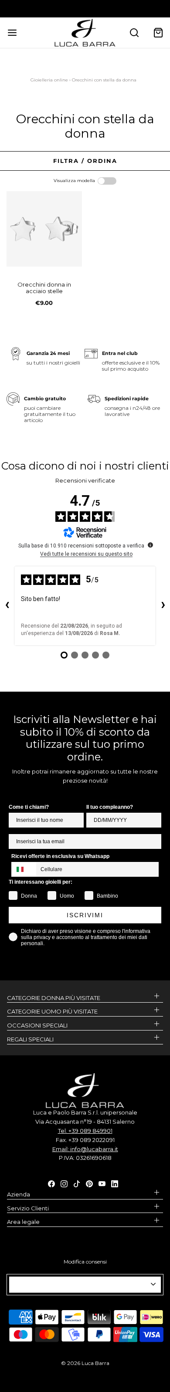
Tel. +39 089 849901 (85, 1130)
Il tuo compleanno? (109, 807)
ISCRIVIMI (85, 915)
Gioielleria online (49, 80)
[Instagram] (64, 1182)
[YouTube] (102, 1182)
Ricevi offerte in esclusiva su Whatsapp (60, 856)
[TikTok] (76, 1182)
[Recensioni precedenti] (7, 606)
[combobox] (24, 869)
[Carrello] (158, 32)
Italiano (81, 1284)
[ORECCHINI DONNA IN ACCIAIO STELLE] (44, 229)
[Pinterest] (89, 1182)
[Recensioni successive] (163, 606)
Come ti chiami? (29, 807)
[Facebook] (51, 1182)
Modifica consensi (85, 1261)
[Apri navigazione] (12, 32)
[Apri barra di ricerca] (134, 32)
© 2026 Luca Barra (85, 1363)
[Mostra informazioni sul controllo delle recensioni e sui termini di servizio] (150, 544)
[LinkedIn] (114, 1182)
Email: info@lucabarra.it (85, 1148)
